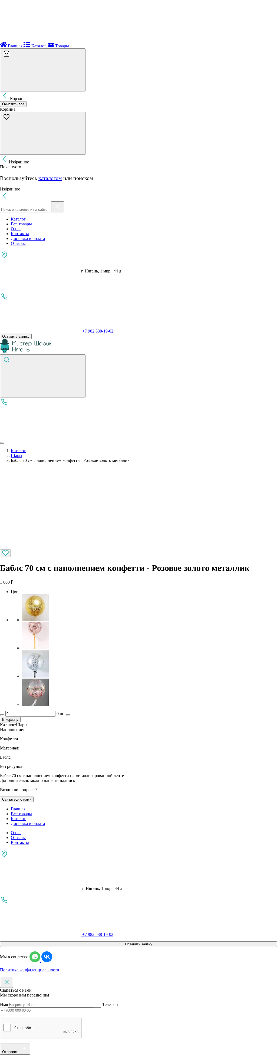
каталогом (50, 178)
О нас (16, 228)
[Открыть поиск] (42, 375)
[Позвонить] (40, 436)
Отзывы (18, 243)
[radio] (149, 608)
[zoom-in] (40, 547)
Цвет (15, 591)
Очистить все (13, 104)
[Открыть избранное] (42, 133)
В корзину (10, 720)
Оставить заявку (15, 336)
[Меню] (2, 443)
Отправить (10, 1052)
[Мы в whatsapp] (35, 960)
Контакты (20, 233)
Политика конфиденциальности (29, 970)
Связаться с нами (16, 799)
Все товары (21, 224)
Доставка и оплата (28, 238)
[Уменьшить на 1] (2, 715)
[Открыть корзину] (42, 69)
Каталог (18, 219)
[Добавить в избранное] (5, 553)
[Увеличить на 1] (68, 715)
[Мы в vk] (46, 960)
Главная (18, 809)
